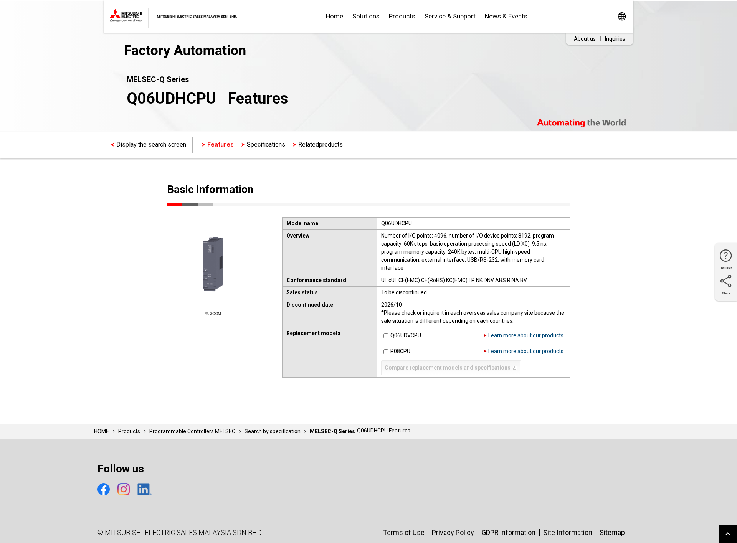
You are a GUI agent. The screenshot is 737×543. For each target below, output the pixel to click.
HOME (101, 431)
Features (220, 144)
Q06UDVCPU (405, 335)
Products (402, 16)
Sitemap (612, 532)
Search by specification (273, 431)
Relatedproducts (320, 144)
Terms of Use (404, 532)
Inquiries (615, 39)
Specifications (266, 144)
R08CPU (400, 351)
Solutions (366, 16)
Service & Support (450, 16)
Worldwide (621, 16)
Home (334, 16)
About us (585, 39)
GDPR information (508, 532)
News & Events (506, 16)
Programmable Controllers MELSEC (192, 431)
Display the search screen (151, 144)
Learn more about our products (525, 335)
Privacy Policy (453, 532)
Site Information (567, 532)
